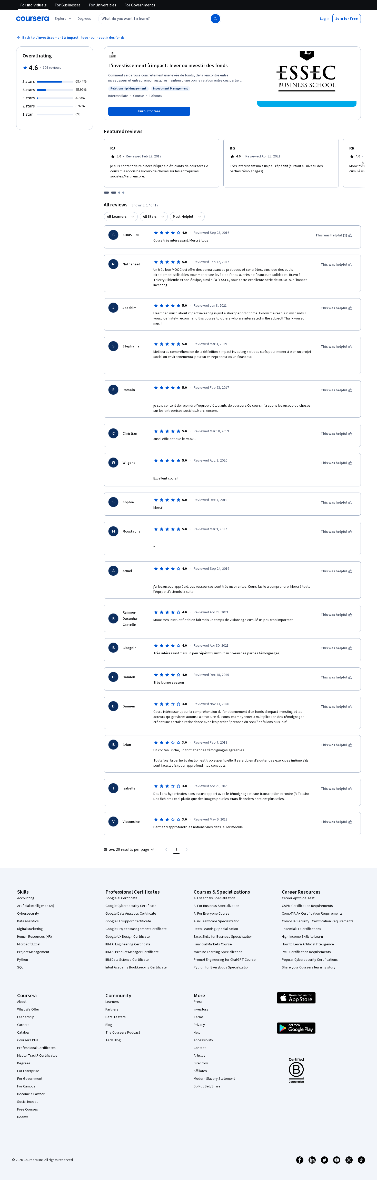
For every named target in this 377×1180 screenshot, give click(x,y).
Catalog (23, 1032)
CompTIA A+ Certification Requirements (312, 913)
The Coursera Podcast (122, 1032)
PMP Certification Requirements (306, 952)
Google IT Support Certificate (128, 921)
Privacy (199, 1024)
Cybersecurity (28, 913)
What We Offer (28, 1009)
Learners (112, 1001)
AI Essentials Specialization (214, 898)
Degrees (24, 1063)
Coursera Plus (27, 1040)
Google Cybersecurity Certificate (130, 905)
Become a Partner (31, 1094)
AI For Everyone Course (212, 913)
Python (22, 959)
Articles (199, 1055)
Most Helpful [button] (183, 216)
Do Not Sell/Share (207, 1086)
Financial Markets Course (213, 944)
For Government (29, 1078)
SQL (20, 967)
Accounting (25, 898)
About (21, 1001)
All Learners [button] (116, 216)
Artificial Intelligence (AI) (35, 905)
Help (197, 1032)
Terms (199, 1017)
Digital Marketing (30, 929)
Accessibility (203, 1040)
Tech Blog (113, 1040)
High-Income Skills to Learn (302, 936)
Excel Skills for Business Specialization (223, 936)
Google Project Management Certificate (136, 929)
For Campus (26, 1086)
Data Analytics (28, 921)
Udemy (22, 1117)
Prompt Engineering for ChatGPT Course (225, 959)
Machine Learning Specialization (218, 952)
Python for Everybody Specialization (222, 967)
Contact (200, 1048)
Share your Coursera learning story (308, 967)
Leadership (25, 1017)
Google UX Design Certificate (127, 936)
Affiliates (200, 1071)
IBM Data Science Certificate (127, 959)
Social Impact (27, 1101)
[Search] (215, 18)
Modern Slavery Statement (214, 1078)
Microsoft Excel (28, 944)
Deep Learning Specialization (216, 929)
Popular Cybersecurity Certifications (310, 959)
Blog (108, 1024)
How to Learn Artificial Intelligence (308, 944)
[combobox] (149, 19)
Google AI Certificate (121, 898)
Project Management (33, 952)
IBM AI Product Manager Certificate (132, 952)
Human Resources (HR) (34, 936)
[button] (84, 18)
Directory (201, 1063)
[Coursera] (32, 19)
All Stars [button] (149, 216)
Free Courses (27, 1109)
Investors (201, 1009)
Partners (111, 1009)
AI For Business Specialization (216, 905)
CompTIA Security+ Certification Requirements (317, 921)
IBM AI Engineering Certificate (128, 944)
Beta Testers (115, 1017)
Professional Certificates (36, 1048)
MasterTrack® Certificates (37, 1055)
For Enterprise (28, 1071)
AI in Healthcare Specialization (217, 921)
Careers (23, 1024)
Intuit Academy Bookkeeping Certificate (136, 967)
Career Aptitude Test (298, 898)
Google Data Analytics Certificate (130, 913)
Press (198, 1001)
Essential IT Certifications (301, 929)
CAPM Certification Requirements (307, 905)
